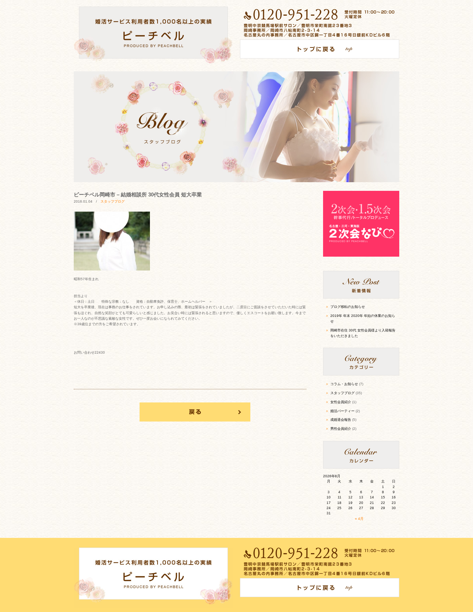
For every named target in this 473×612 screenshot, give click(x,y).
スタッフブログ (112, 201)
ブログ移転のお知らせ (347, 307)
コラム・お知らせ (344, 384)
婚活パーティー (342, 411)
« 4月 (359, 519)
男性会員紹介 (340, 429)
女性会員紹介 (340, 402)
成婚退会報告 (340, 420)
